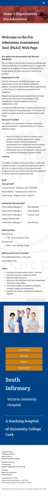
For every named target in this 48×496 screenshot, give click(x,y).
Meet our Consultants (9, 472)
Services (24, 356)
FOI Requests (6, 464)
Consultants (24, 350)
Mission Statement (8, 462)
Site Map (5, 470)
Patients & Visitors (8, 454)
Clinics (24, 362)
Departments (26, 13)
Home (8, 13)
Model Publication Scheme (11, 459)
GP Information (7, 475)
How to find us (7, 456)
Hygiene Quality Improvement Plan (13, 467)
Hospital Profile (7, 452)
